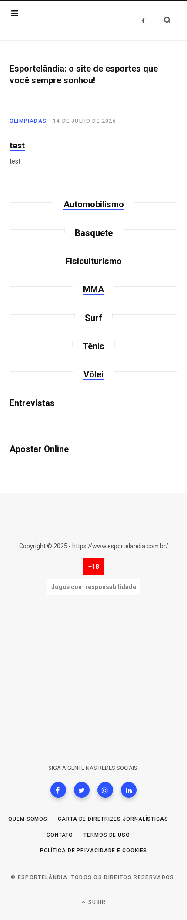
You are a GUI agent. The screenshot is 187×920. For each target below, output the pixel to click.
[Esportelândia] (64, 20)
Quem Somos (27, 819)
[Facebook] (58, 790)
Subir (96, 902)
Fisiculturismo (93, 261)
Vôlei (93, 374)
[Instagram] (105, 790)
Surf (93, 318)
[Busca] (162, 20)
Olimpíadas (28, 121)
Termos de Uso (106, 835)
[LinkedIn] (129, 790)
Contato (60, 835)
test (17, 146)
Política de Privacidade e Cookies (93, 851)
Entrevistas (32, 403)
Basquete (94, 233)
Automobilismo (93, 204)
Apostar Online (39, 449)
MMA (93, 289)
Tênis (93, 346)
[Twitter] (82, 790)
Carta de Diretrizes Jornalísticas (113, 819)
